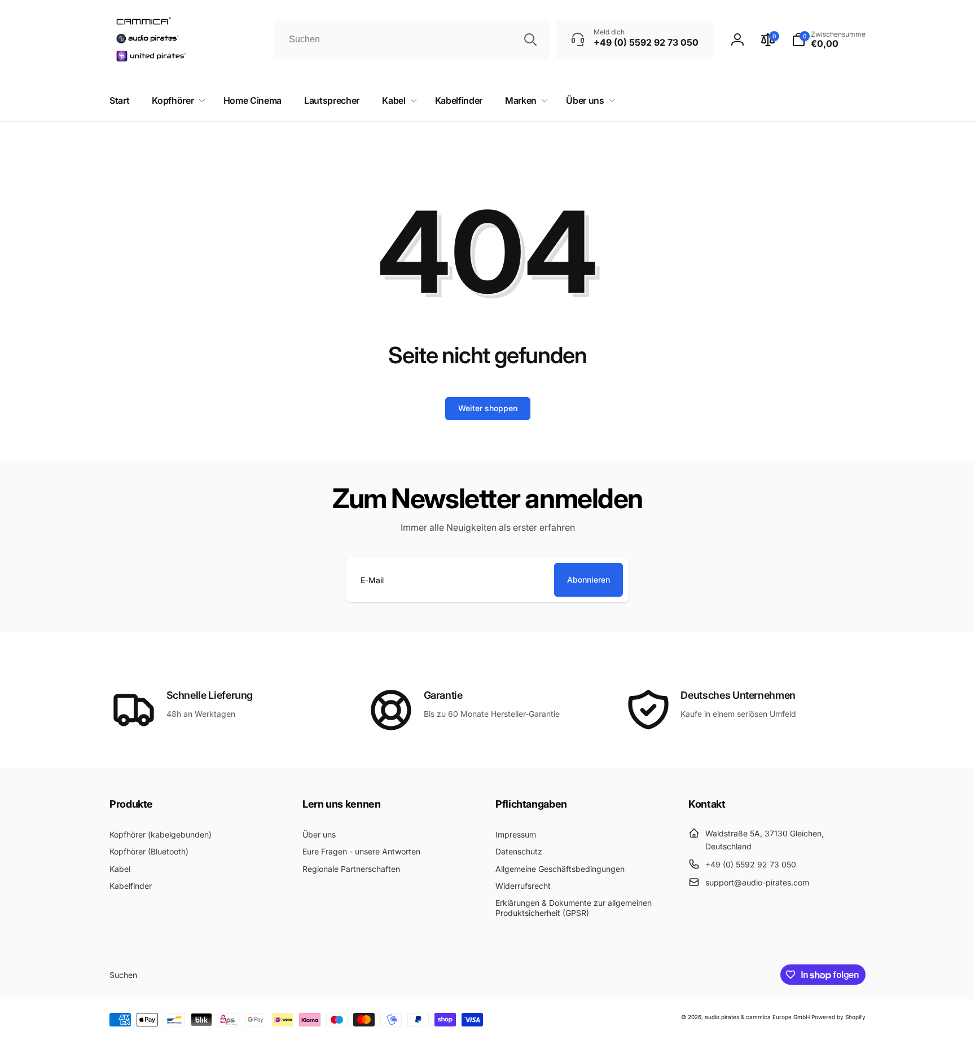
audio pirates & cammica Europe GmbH (757, 1016)
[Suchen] (530, 39)
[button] (829, 39)
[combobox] (412, 39)
